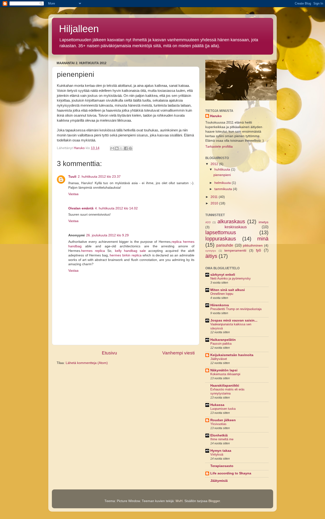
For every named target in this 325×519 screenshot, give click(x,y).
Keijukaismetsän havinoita (231, 355)
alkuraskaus (231, 221)
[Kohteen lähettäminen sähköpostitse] (112, 148)
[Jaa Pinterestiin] (130, 148)
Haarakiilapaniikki (224, 385)
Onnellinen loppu (221, 294)
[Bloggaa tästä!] (116, 148)
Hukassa (217, 405)
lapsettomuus (220, 232)
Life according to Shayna (230, 473)
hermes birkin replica (125, 255)
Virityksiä (216, 454)
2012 (215, 164)
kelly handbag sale (130, 251)
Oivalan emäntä (81, 208)
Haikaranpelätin (223, 340)
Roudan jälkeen (223, 420)
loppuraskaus (220, 239)
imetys (263, 222)
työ (258, 250)
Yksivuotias (218, 424)
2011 (215, 197)
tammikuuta (223, 189)
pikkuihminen (253, 245)
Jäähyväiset (218, 359)
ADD (208, 222)
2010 (215, 203)
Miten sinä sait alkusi (227, 290)
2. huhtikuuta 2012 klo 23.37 (99, 176)
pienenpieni (222, 175)
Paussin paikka (220, 343)
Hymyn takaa (220, 450)
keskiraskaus (236, 227)
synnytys (210, 250)
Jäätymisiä (219, 481)
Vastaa (73, 194)
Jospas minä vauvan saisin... (233, 320)
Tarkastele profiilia (219, 146)
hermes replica (93, 251)
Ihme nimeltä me (221, 439)
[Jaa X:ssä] (121, 148)
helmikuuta (223, 183)
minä (262, 239)
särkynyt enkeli (222, 274)
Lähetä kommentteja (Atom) (87, 363)
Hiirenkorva (219, 305)
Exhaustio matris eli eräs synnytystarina (227, 391)
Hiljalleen (79, 28)
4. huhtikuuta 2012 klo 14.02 (116, 208)
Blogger (214, 501)
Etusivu (109, 352)
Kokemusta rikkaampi (225, 374)
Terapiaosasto (221, 466)
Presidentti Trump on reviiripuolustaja (235, 309)
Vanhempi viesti (178, 352)
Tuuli (72, 176)
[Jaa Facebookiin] (125, 148)
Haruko (216, 116)
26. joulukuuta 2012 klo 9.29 (107, 235)
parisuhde (224, 245)
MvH (179, 501)
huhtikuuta (222, 169)
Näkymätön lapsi (223, 370)
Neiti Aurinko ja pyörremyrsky (230, 278)
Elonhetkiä (219, 435)
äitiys (211, 256)
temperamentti (235, 250)
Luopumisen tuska (223, 408)
